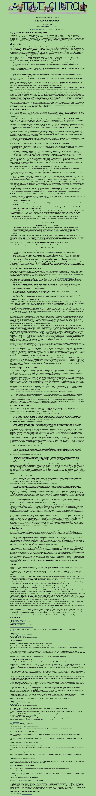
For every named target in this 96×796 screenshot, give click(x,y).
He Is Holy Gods (45, 568)
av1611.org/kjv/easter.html (66, 278)
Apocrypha (28, 103)
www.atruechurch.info (27, 794)
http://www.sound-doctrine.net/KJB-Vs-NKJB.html (21, 627)
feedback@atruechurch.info (18, 623)
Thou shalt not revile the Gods (37, 29)
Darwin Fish (16, 633)
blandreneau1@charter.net (19, 620)
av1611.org (77, 146)
